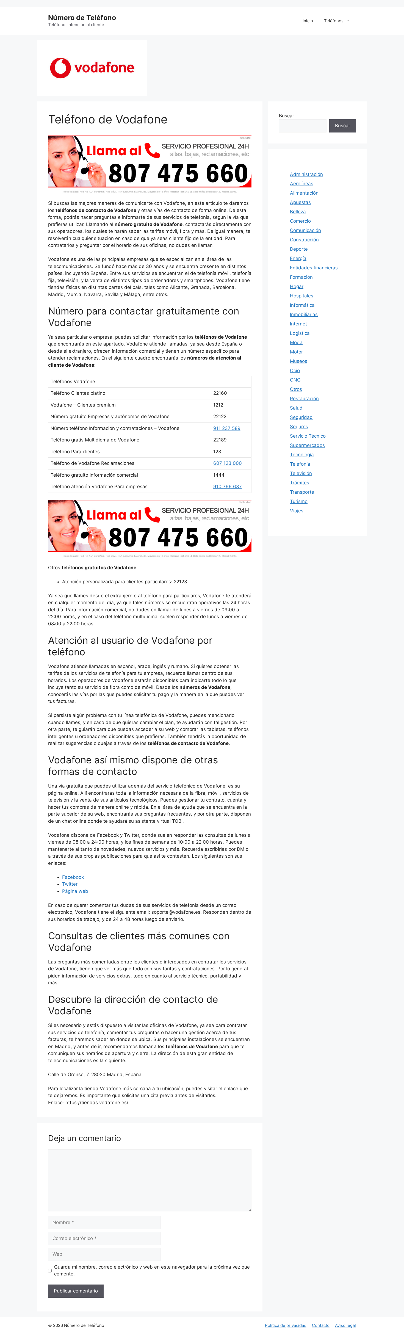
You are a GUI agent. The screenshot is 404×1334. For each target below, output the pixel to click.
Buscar (286, 115)
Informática (302, 305)
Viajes (296, 510)
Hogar (296, 286)
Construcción (304, 239)
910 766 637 (227, 486)
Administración (306, 174)
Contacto (321, 1325)
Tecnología (302, 454)
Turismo (299, 501)
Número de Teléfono (82, 17)
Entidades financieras (314, 267)
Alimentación (304, 193)
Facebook (73, 877)
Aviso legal (345, 1325)
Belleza (298, 211)
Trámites (299, 482)
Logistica (300, 333)
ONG (295, 380)
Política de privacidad (285, 1325)
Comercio (300, 221)
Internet (298, 324)
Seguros (299, 426)
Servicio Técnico (308, 436)
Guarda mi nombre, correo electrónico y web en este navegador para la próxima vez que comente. (152, 1270)
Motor (296, 352)
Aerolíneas (301, 183)
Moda (296, 342)
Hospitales (301, 296)
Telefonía (300, 464)
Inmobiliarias (304, 314)
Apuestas (300, 202)
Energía (298, 258)
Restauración (304, 398)
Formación (301, 277)
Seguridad (301, 417)
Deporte (299, 249)
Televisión (301, 473)
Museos (298, 361)
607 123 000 (227, 463)
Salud (296, 408)
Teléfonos (334, 20)
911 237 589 (226, 428)
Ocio (295, 370)
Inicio (308, 20)
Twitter (70, 884)
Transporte (302, 492)
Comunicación (305, 230)
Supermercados (307, 445)
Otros (296, 389)
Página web (75, 891)
